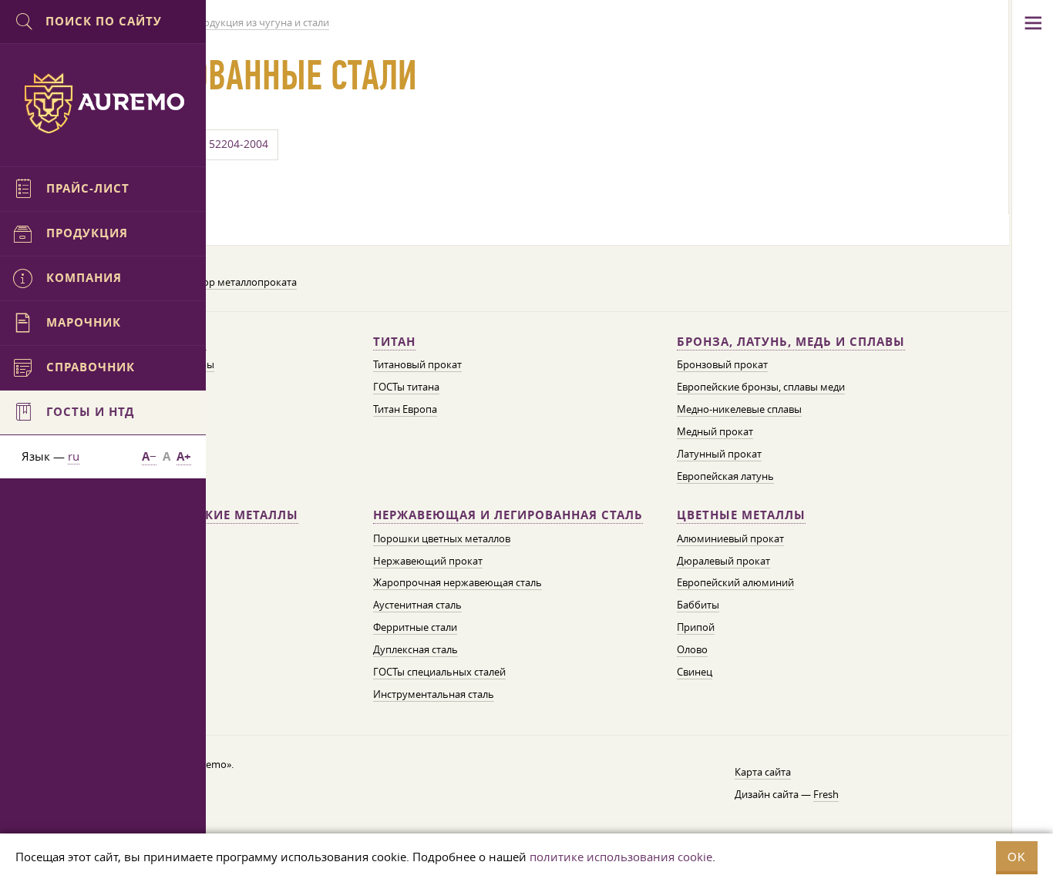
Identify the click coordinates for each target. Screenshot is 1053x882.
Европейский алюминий (735, 582)
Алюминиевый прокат (730, 538)
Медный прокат (715, 431)
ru (73, 456)
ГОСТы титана (406, 387)
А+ (184, 456)
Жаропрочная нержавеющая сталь (457, 582)
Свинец (694, 672)
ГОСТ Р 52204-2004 (219, 144)
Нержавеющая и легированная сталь (508, 515)
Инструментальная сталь (433, 694)
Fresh (826, 794)
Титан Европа (405, 409)
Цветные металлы (741, 515)
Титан (394, 342)
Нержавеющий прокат (428, 561)
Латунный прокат (719, 454)
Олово (692, 649)
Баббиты (698, 605)
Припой (696, 627)
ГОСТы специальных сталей (439, 672)
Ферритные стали (415, 627)
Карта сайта (763, 772)
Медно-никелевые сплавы (739, 409)
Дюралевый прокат (723, 561)
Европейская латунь (725, 476)
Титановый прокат (417, 364)
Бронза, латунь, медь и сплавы (791, 342)
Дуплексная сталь (415, 649)
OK (1017, 857)
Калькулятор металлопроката (225, 282)
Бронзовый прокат (722, 364)
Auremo (103, 103)
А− (149, 456)
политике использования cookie (621, 856)
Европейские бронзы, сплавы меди (761, 387)
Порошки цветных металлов (441, 538)
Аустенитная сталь (417, 605)
